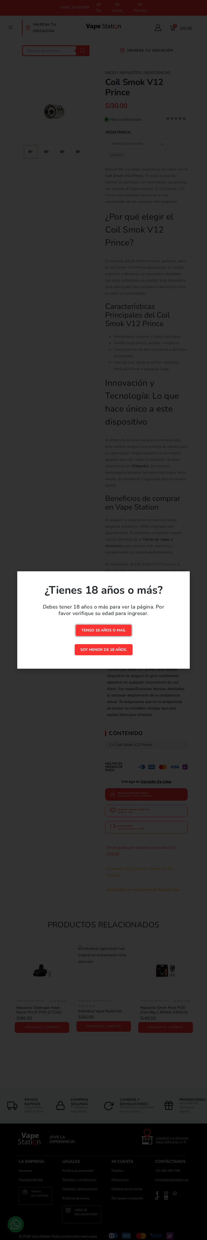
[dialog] (103, 620)
